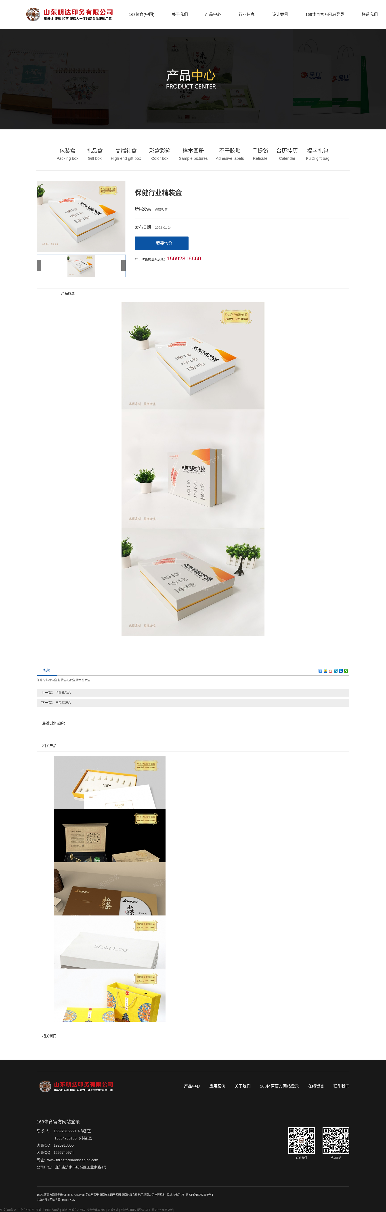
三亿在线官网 (26, 1210)
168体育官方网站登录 (324, 14)
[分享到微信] (346, 671)
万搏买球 (113, 1210)
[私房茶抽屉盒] (193, 888)
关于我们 (180, 14)
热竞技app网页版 (162, 1210)
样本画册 (193, 154)
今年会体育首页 (96, 1210)
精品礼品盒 (83, 680)
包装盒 (67, 154)
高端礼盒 (126, 154)
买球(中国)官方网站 (47, 1210)
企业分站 (42, 1199)
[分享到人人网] (341, 671)
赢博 (64, 1210)
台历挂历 (287, 154)
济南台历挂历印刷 (154, 1194)
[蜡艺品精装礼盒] (193, 835)
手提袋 (260, 154)
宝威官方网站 (77, 1210)
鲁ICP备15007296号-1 (199, 1194)
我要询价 (164, 243)
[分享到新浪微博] (331, 671)
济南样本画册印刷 (110, 1194)
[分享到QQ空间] (325, 671)
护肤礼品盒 (63, 692)
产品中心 (213, 14)
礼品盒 (95, 154)
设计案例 (280, 14)
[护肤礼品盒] (193, 782)
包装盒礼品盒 (66, 680)
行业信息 (247, 14)
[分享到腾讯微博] (336, 671)
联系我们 (370, 14)
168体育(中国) (141, 14)
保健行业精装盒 (47, 680)
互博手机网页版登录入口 (135, 1210)
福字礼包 (317, 154)
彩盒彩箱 (160, 154)
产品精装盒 (63, 702)
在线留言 (316, 1086)
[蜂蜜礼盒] (193, 995)
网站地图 (55, 1199)
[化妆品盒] (193, 942)
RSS (65, 1199)
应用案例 (217, 1086)
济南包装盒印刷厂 (132, 1194)
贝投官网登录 (8, 1210)
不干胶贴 (230, 154)
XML (72, 1199)
